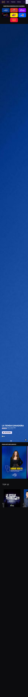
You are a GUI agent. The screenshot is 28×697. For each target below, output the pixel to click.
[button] (24, 2)
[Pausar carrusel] (26, 440)
